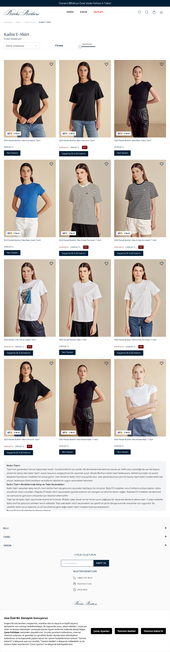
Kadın (83, 12)
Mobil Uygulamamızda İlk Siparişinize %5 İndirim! (138, 3)
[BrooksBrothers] (21, 12)
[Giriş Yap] (161, 12)
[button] (36, 46)
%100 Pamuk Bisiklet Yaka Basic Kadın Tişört (132, 140)
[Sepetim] (154, 12)
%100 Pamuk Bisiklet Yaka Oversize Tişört (77, 140)
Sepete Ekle (30, 131)
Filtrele (59, 45)
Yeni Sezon (12, 153)
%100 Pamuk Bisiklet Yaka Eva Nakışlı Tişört (22, 140)
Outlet (98, 12)
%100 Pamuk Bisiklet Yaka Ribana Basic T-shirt (78, 439)
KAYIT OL (101, 563)
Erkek (70, 12)
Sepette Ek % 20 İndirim (73, 153)
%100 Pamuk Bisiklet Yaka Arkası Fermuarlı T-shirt (80, 240)
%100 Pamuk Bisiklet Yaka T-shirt (73, 340)
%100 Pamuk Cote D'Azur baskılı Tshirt (20, 340)
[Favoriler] (139, 12)
